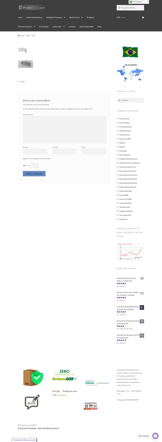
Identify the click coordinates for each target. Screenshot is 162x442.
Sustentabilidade (86, 26)
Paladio (122, 143)
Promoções (44, 26)
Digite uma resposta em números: (36, 158)
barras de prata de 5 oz (127, 171)
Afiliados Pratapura (54, 17)
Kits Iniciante (124, 118)
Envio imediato (124, 155)
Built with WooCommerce (48, 428)
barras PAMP (123, 195)
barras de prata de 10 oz (128, 175)
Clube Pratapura (125, 131)
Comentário (28, 114)
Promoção (123, 151)
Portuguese (137, 2)
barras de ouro (124, 135)
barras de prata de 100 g (128, 179)
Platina (122, 147)
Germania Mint (124, 207)
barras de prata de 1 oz (127, 167)
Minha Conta (74, 17)
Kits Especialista (125, 127)
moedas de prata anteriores (129, 163)
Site (83, 147)
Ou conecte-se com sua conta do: (36, 104)
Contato (72, 26)
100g (28, 35)
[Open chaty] (155, 436)
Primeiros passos (25, 26)
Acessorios (123, 219)
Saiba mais (57, 26)
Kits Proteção (124, 122)
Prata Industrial (125, 215)
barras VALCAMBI (125, 199)
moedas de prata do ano (128, 159)
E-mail (55, 147)
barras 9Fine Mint (125, 191)
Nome (26, 147)
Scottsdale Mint (125, 203)
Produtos (90, 17)
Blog (100, 26)
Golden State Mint (126, 211)
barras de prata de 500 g (128, 183)
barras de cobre (125, 139)
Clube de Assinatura (34, 17)
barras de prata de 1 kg (127, 187)
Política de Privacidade (27, 428)
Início (20, 17)
